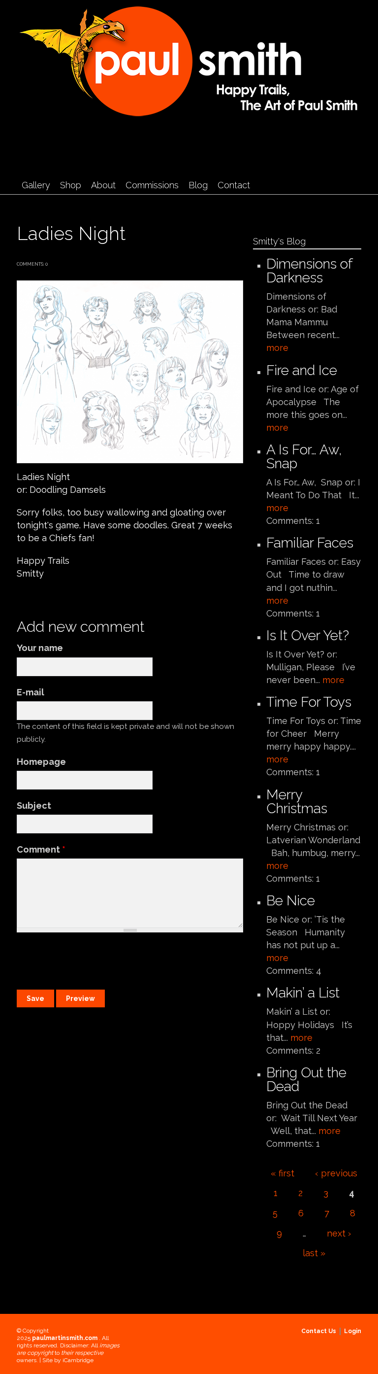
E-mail (30, 692)
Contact (234, 185)
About (103, 185)
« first (282, 1173)
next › (339, 1233)
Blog (198, 185)
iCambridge (78, 1360)
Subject (34, 805)
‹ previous (336, 1173)
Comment (41, 849)
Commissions (152, 185)
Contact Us (318, 1331)
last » (314, 1253)
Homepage (41, 761)
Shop (70, 185)
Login (352, 1331)
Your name (40, 648)
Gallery (36, 185)
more (277, 348)
